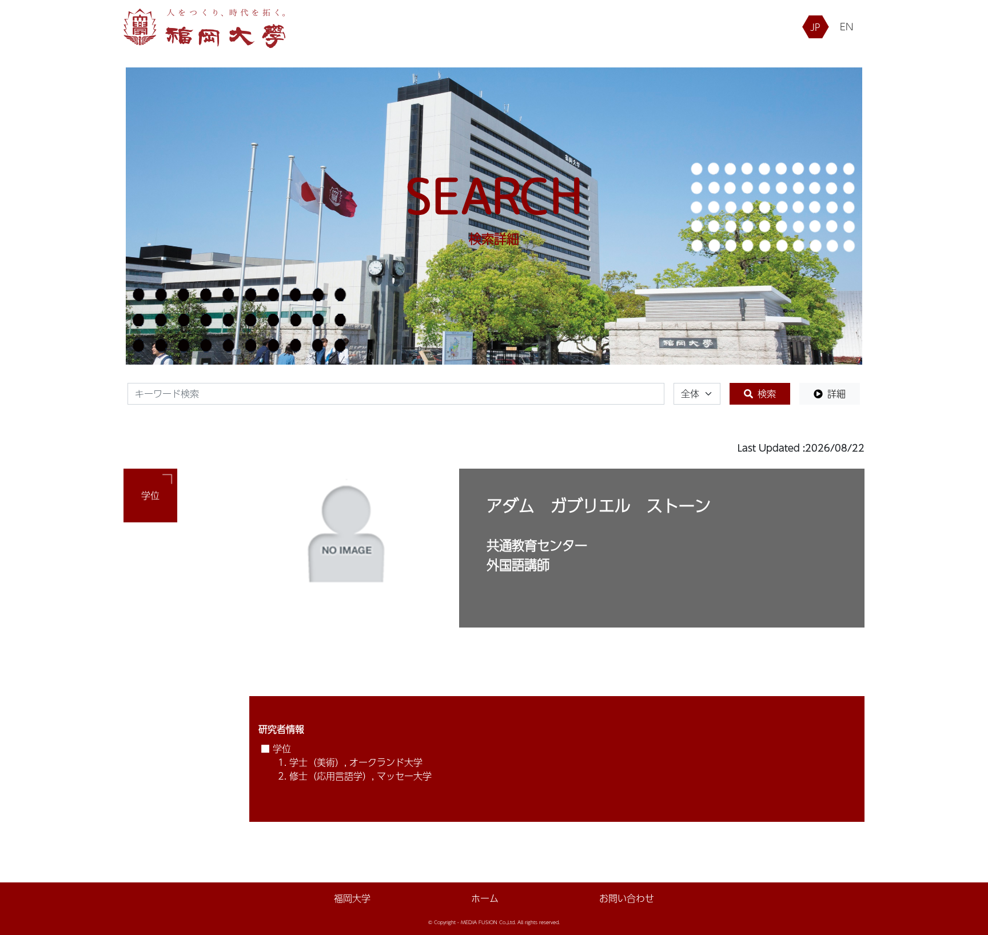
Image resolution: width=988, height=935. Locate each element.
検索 (767, 393)
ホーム (485, 898)
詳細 (836, 393)
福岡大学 (352, 898)
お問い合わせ (626, 898)
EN (846, 26)
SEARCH (494, 195)
